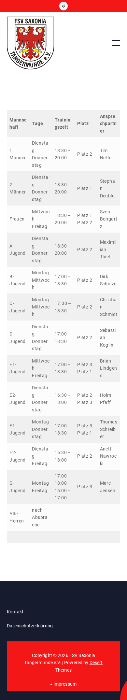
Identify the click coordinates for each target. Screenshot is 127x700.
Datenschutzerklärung (30, 625)
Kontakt (15, 611)
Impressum (65, 684)
